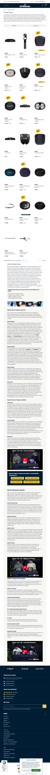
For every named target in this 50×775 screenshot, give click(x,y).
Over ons (6, 729)
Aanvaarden (36, 770)
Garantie (6, 724)
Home (5, 9)
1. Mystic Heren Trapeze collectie (15, 293)
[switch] (4, 770)
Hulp (32, 1)
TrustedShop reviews (10, 694)
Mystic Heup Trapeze (17, 478)
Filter (15, 25)
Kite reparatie (7, 735)
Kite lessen (6, 737)
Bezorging (6, 718)
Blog (5, 747)
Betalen (5, 720)
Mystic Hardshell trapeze (31, 481)
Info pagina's (7, 751)
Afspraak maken (38, 1)
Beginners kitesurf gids (9, 753)
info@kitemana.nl (9, 683)
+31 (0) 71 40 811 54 (9, 681)
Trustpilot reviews (9, 696)
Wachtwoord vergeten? (9, 757)
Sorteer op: (35, 25)
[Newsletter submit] (44, 706)
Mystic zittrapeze (16, 481)
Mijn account (7, 726)
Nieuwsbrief (6, 755)
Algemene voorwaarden (9, 743)
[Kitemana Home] (25, 5)
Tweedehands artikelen (9, 733)
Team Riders (7, 731)
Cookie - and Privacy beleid (31, 773)
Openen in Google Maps (11, 679)
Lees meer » (39, 21)
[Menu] (6, 761)
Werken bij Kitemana (9, 739)
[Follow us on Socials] (19, 772)
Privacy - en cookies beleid (10, 741)
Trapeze (9, 9)
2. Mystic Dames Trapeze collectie (16, 295)
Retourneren (7, 722)
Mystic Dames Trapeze (32, 478)
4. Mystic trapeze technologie (15, 298)
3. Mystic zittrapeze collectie (14, 296)
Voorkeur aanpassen (26, 770)
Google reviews (9, 698)
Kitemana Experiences (9, 749)
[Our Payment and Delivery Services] (18, 765)
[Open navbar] (5, 5)
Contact (6, 716)
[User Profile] (42, 5)
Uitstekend (15, 692)
